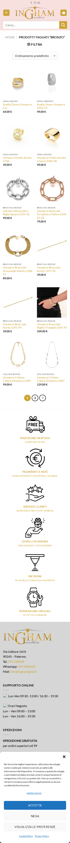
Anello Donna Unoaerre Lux (17, 106)
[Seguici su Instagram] (35, 3)
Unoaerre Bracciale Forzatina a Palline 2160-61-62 (52, 214)
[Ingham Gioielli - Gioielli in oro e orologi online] (35, 13)
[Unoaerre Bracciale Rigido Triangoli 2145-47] (52, 302)
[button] (64, 757)
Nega (35, 816)
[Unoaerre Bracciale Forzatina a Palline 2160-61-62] (52, 189)
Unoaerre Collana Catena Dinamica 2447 (51, 379)
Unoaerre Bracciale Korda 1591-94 (48, 269)
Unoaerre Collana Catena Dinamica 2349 (17, 379)
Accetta (35, 805)
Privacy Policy (42, 836)
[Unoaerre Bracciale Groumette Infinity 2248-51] (18, 246)
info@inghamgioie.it (23, 671)
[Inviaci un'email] (39, 3)
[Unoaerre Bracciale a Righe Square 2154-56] (18, 189)
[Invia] (63, 25)
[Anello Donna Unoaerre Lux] (18, 83)
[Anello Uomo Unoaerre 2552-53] (52, 83)
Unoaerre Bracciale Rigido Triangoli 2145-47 (52, 326)
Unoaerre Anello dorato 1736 (17, 159)
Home (10, 37)
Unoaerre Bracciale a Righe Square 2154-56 (16, 212)
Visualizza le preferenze (35, 827)
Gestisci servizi (34, 793)
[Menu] (6, 13)
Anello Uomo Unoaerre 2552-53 (51, 106)
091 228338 (16, 661)
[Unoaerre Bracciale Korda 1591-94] (52, 246)
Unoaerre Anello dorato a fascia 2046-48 (51, 159)
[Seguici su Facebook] (31, 3)
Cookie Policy (26, 836)
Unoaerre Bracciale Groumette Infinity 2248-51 (18, 271)
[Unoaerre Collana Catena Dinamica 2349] (18, 355)
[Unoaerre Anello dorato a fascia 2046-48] (52, 136)
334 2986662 (27, 666)
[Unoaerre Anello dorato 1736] (18, 136)
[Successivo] (42, 398)
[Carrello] (63, 13)
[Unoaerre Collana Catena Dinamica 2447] (52, 355)
